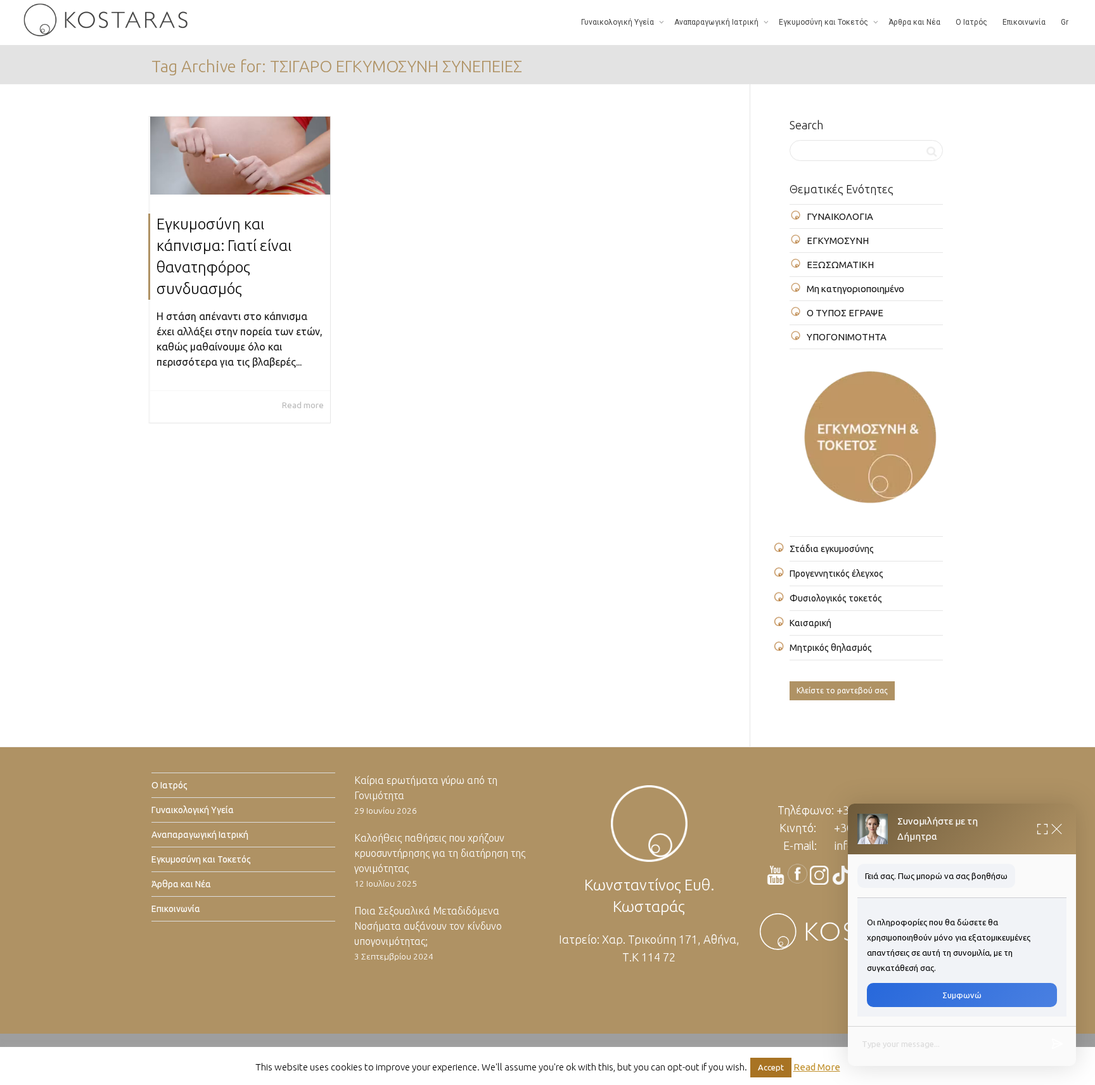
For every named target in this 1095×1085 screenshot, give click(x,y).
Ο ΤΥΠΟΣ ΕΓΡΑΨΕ (845, 312)
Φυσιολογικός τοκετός (836, 598)
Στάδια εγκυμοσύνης (832, 549)
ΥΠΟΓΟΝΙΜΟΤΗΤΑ (847, 336)
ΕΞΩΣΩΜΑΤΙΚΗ (840, 264)
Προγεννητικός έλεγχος (836, 573)
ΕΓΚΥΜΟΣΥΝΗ (838, 240)
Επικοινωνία (1024, 22)
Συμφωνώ (962, 995)
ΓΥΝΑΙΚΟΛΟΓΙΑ (840, 216)
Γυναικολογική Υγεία (618, 22)
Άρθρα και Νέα (914, 22)
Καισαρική (810, 623)
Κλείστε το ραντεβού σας (842, 690)
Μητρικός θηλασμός (831, 648)
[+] (240, 156)
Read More (816, 1067)
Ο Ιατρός (971, 22)
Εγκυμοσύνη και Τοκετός (824, 22)
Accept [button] (771, 1067)
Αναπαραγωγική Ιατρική (717, 22)
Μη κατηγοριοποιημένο (855, 288)
